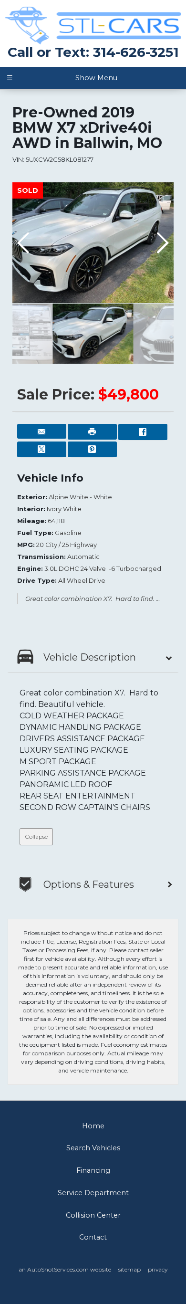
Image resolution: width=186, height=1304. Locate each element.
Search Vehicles (93, 1148)
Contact (93, 1237)
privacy (157, 1269)
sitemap (129, 1269)
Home (93, 1126)
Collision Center (93, 1215)
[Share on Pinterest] (92, 449)
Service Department (93, 1192)
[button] (162, 242)
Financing (93, 1170)
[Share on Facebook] (142, 432)
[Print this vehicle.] (92, 432)
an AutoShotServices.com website (65, 1269)
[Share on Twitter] (41, 449)
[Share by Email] (41, 431)
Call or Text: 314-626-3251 (93, 52)
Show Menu (62, 78)
